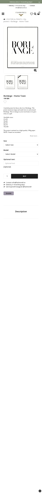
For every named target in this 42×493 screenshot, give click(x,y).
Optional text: (9, 159)
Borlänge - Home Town (20, 21)
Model (6, 150)
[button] (31, 14)
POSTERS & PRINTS (14, 19)
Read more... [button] (34, 136)
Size (5, 141)
